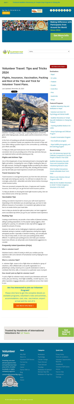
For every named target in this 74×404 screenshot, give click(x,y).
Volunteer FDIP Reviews (27, 359)
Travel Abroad (42, 365)
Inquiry (22, 380)
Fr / (9, 10)
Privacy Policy (60, 354)
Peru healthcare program (58, 141)
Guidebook (59, 364)
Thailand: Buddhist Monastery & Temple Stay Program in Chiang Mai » (31, 2)
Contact (22, 365)
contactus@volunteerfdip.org (11, 374)
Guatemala (54, 96)
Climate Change (43, 359)
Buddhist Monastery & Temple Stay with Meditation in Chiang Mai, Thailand (61, 120)
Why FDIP (23, 354)
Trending (40, 367)
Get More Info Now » (25, 306)
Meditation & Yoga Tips (45, 374)
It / (18, 10)
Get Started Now (66, 332)
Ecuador (53, 85)
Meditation (41, 354)
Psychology (41, 357)
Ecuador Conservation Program (60, 137)
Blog (21, 372)
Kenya (53, 100)
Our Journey (23, 362)
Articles (58, 369)
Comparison (60, 374)
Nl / (16, 10)
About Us (23, 357)
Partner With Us (25, 370)
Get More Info (61, 35)
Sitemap (58, 377)
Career (22, 367)
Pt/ (11, 10)
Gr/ (13, 10)
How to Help (60, 372)
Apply (21, 377)
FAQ (21, 375)
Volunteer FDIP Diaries (63, 367)
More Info (6, 13)
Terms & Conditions (62, 357)
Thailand (53, 82)
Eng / (3, 10)
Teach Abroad (42, 362)
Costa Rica (54, 89)
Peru (52, 92)
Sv (20, 10)
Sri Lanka (53, 78)
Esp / (6, 10)
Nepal (52, 74)
